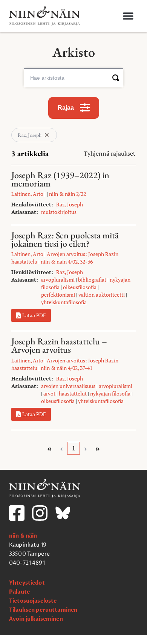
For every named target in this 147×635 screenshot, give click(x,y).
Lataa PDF (34, 315)
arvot (49, 393)
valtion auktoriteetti (101, 294)
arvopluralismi (58, 279)
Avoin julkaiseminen (36, 619)
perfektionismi (58, 294)
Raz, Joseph (69, 204)
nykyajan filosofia (110, 393)
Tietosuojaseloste (33, 601)
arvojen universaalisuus (68, 385)
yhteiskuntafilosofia (64, 302)
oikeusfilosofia (79, 287)
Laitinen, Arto (27, 193)
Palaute (19, 592)
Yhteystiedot (27, 583)
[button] (128, 16)
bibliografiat (92, 279)
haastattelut (73, 393)
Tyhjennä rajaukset (109, 153)
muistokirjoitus (59, 211)
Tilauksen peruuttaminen (43, 610)
